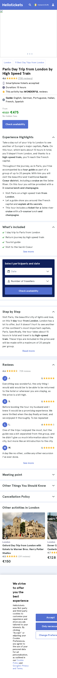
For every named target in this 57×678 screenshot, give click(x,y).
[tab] (28, 137)
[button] (28, 137)
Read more (28, 350)
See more (28, 251)
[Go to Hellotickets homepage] (13, 5)
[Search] (30, 5)
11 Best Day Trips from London (29, 62)
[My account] (53, 5)
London (7, 62)
